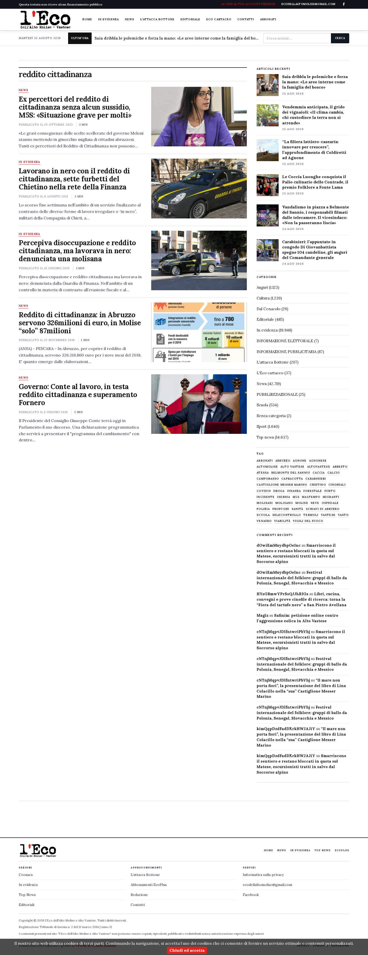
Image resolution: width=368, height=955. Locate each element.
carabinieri (315, 478)
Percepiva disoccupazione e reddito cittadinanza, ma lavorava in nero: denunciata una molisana (77, 250)
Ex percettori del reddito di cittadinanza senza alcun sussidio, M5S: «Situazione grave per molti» (75, 107)
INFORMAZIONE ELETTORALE (285, 341)
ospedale (330, 503)
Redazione (139, 894)
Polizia (263, 509)
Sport (262, 426)
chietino (318, 484)
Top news (265, 437)
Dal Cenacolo (268, 308)
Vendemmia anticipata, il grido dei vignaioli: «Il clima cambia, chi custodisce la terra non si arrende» (313, 114)
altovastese (318, 466)
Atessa (263, 472)
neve (315, 503)
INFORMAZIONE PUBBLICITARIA (286, 351)
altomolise (267, 466)
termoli (310, 515)
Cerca (340, 38)
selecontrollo (286, 515)
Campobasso (268, 478)
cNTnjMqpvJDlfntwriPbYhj (283, 631)
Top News (322, 850)
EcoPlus (342, 850)
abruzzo (282, 460)
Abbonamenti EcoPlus (149, 884)
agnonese (318, 460)
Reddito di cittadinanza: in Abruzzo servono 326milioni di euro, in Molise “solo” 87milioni (80, 322)
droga (279, 491)
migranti (331, 497)
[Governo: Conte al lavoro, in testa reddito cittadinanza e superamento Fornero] (199, 404)
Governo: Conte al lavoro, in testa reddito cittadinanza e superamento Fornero (78, 394)
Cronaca (26, 874)
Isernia (283, 497)
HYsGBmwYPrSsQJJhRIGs (282, 593)
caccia (319, 472)
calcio (333, 472)
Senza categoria (271, 415)
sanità (297, 509)
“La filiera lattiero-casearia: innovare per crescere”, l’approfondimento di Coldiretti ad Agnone (314, 149)
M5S (296, 497)
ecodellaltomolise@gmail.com (267, 884)
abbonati (265, 460)
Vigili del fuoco (308, 521)
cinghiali (337, 484)
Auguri (262, 287)
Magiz (262, 615)
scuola (263, 515)
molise (301, 503)
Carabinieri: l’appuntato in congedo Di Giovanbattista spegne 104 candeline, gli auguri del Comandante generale (314, 249)
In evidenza (108, 19)
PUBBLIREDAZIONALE (277, 394)
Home (87, 19)
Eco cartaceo (218, 19)
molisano (284, 503)
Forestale (312, 491)
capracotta (292, 478)
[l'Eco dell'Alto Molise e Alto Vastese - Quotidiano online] (45, 19)
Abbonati (268, 19)
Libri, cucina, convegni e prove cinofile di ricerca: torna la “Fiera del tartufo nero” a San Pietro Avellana (301, 599)
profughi (280, 509)
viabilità (282, 521)
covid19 (264, 491)
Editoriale (190, 19)
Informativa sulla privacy (263, 874)
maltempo (311, 497)
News (129, 19)
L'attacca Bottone (157, 19)
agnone (300, 460)
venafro (264, 521)
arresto (340, 466)
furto (329, 491)
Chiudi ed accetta (187, 950)
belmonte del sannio (290, 472)
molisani (265, 503)
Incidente (266, 497)
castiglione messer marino (282, 484)
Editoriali (26, 904)
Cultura (263, 298)
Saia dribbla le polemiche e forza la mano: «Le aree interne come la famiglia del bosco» (177, 38)
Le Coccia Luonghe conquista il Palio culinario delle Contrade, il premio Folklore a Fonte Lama (315, 182)
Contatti (245, 19)
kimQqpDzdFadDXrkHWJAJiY (286, 728)
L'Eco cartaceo (270, 373)
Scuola (262, 405)
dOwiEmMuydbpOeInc (279, 545)
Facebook (251, 894)
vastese (328, 515)
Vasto (343, 515)
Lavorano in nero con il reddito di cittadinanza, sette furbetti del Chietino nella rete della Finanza (74, 178)
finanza (294, 491)
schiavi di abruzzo (323, 509)
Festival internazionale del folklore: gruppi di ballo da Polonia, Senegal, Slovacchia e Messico (302, 578)
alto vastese (292, 466)
